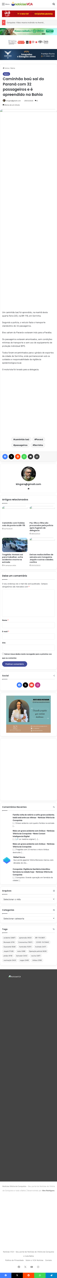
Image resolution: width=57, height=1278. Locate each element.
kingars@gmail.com (13, 101)
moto (21, 951)
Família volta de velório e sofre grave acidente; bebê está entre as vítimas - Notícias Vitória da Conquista (33, 817)
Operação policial (38, 951)
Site (4, 643)
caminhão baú (22, 439)
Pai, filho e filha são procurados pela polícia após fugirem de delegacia (41, 527)
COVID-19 (42, 942)
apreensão (25, 938)
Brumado (9, 942)
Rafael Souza (19, 857)
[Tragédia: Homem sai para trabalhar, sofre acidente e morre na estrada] (14, 545)
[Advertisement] (28, 403)
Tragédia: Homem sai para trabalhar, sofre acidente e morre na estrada (12, 558)
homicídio (25, 947)
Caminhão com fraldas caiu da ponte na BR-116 (13, 524)
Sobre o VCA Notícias (34, 1260)
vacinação (10, 960)
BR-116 (40, 938)
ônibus (37, 960)
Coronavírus (25, 942)
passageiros (21, 445)
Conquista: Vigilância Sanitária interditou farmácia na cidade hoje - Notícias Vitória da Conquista (32, 872)
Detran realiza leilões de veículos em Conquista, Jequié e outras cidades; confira (42, 558)
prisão (8, 956)
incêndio (40, 947)
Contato (48, 1260)
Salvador (21, 956)
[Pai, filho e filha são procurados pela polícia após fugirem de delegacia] (42, 513)
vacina (35, 956)
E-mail (5, 631)
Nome (5, 620)
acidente (9, 938)
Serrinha (38, 445)
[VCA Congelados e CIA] (28, 14)
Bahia (13, 68)
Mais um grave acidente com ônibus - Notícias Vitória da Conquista (33, 845)
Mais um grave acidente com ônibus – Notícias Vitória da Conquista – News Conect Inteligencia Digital (33, 833)
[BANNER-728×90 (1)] (28, 42)
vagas (24, 960)
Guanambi (10, 947)
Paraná (39, 439)
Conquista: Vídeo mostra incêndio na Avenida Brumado (29, 22)
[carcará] (28, 54)
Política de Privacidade (14, 1260)
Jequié (9, 951)
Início (6, 68)
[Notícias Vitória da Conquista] (22, 4)
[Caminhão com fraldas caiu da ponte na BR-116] (14, 513)
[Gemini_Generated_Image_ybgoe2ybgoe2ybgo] (28, 31)
